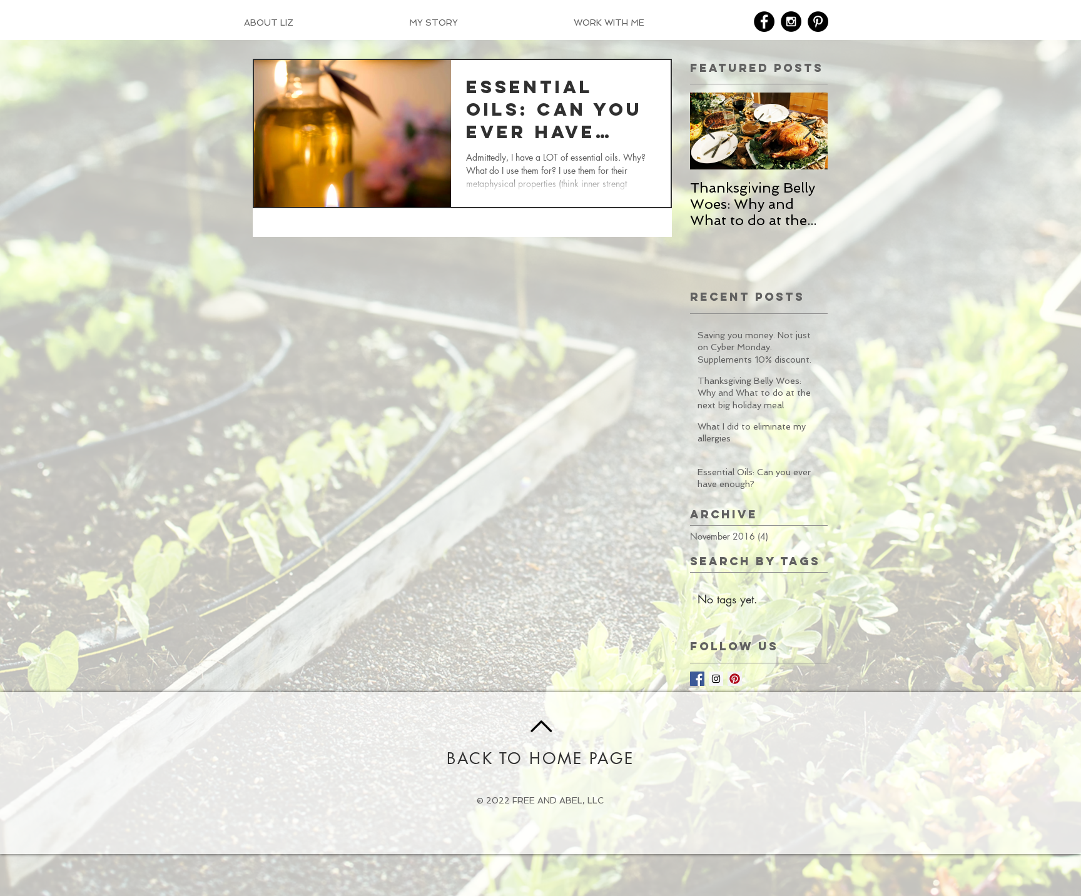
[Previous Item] (710, 131)
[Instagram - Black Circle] (791, 21)
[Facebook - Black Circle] (764, 21)
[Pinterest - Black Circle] (818, 21)
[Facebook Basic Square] (697, 679)
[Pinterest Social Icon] (735, 679)
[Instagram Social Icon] (716, 679)
